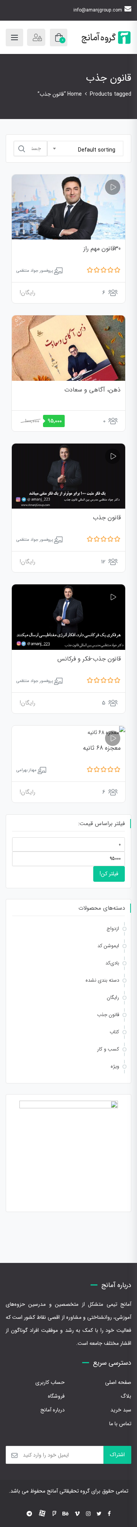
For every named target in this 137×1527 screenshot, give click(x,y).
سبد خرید (120, 1410)
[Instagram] (88, 1514)
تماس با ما (120, 1423)
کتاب (114, 1032)
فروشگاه (56, 1396)
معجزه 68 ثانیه (102, 748)
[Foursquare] (54, 1514)
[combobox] (85, 148)
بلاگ (126, 1396)
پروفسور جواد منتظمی (34, 271)
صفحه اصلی (118, 1382)
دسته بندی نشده (102, 980)
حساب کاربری (50, 1382)
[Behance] (65, 1514)
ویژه (115, 1066)
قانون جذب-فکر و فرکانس (89, 659)
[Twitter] (99, 1514)
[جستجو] (22, 149)
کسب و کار (108, 1049)
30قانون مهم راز (102, 248)
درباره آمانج (52, 1410)
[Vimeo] (77, 1514)
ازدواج (113, 929)
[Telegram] (29, 1514)
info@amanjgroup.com (97, 10)
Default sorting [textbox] (96, 150)
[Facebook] (109, 1514)
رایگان (113, 998)
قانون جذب (107, 517)
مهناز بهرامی (26, 770)
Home (74, 94)
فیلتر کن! (109, 874)
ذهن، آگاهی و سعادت (92, 390)
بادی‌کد (112, 963)
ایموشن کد (108, 946)
